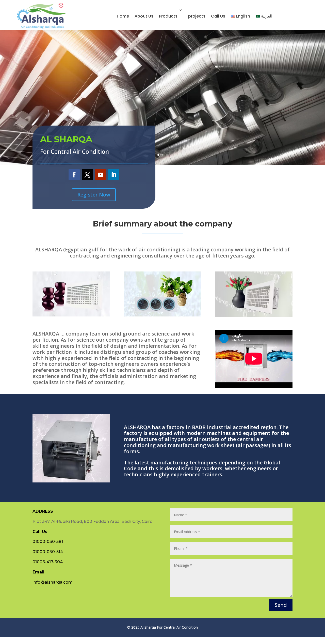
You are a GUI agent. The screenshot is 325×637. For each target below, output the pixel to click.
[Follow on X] (87, 174)
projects (196, 16)
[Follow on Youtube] (100, 174)
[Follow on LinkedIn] (113, 174)
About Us (144, 16)
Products (168, 16)
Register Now (93, 194)
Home (123, 16)
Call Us (218, 16)
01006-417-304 (47, 561)
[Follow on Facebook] (74, 174)
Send (281, 604)
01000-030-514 (47, 551)
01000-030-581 (47, 541)
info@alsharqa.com (52, 582)
